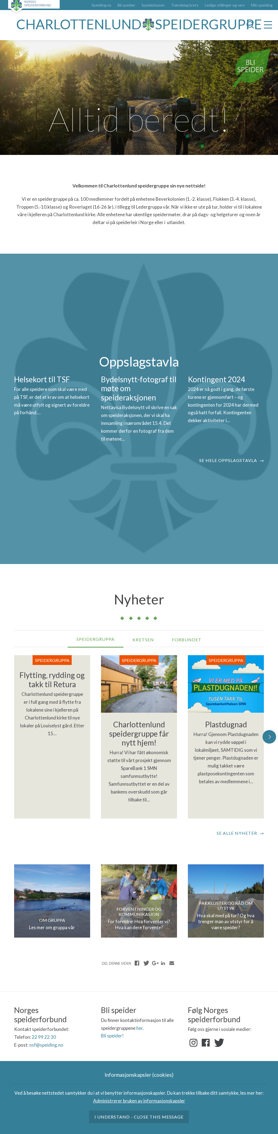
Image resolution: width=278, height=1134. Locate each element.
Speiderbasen (153, 5)
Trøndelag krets (184, 5)
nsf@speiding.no (46, 1045)
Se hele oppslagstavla (228, 460)
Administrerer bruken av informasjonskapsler (139, 1101)
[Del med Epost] (171, 963)
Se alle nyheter (237, 833)
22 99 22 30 (44, 1037)
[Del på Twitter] (146, 963)
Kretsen (143, 639)
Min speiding (262, 5)
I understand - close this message (139, 1116)
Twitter (218, 1043)
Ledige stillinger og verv (225, 5)
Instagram (193, 1043)
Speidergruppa (96, 639)
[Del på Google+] (154, 963)
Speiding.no (101, 5)
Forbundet (186, 639)
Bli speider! (112, 1036)
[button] (269, 737)
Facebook (205, 1043)
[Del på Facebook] (137, 963)
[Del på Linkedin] (163, 963)
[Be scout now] (251, 67)
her (139, 1028)
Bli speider (126, 5)
